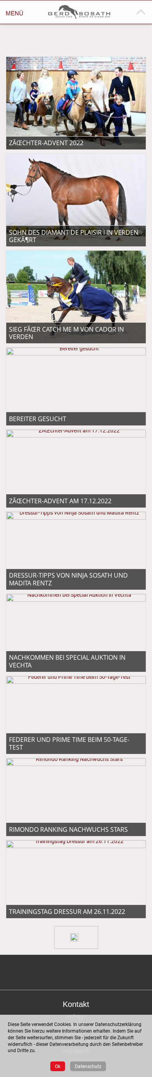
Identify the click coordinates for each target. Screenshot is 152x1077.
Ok (57, 1066)
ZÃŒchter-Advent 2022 (46, 143)
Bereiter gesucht (37, 419)
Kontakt (76, 1004)
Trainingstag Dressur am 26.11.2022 (67, 911)
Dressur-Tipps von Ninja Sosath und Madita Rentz (68, 579)
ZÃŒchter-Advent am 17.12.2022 (60, 501)
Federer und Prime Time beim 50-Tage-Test (69, 743)
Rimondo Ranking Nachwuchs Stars (68, 829)
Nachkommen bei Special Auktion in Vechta (67, 661)
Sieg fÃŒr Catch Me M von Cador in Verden (66, 333)
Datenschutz (88, 1066)
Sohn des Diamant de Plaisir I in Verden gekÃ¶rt (73, 236)
